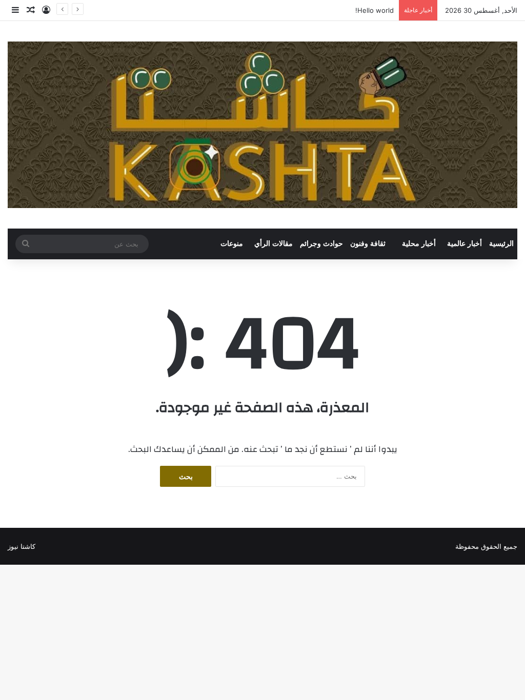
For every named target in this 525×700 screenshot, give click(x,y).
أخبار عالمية (464, 244)
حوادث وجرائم (321, 244)
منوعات (231, 244)
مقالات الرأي (273, 244)
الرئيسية (501, 244)
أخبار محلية (419, 244)
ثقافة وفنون (368, 244)
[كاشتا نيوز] (262, 125)
